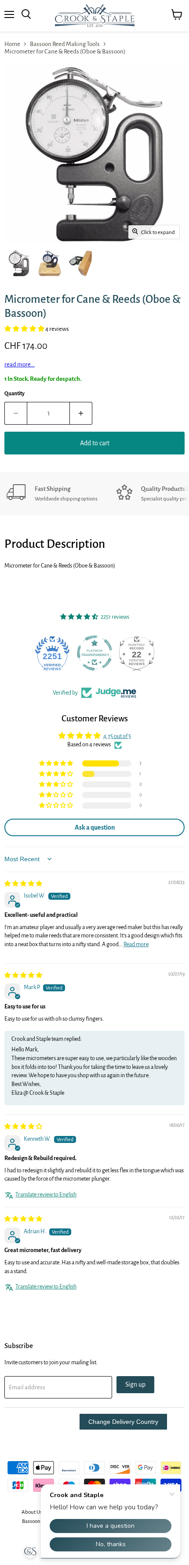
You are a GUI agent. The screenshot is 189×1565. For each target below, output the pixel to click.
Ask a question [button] (95, 827)
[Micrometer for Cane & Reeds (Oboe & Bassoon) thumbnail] (19, 263)
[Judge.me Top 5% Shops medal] (136, 653)
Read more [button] (136, 944)
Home (12, 44)
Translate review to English (45, 1195)
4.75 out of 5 (117, 736)
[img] (23, 884)
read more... (19, 364)
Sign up (135, 1384)
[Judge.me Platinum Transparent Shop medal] (52, 653)
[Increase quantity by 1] (81, 413)
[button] (24, 329)
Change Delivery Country (123, 1421)
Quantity (14, 394)
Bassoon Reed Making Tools (65, 44)
